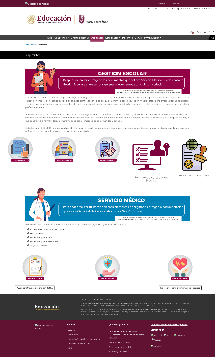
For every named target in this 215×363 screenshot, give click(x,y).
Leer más (113, 337)
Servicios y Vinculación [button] (147, 37)
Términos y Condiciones (119, 351)
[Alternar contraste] (201, 32)
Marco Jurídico (73, 334)
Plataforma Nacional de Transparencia (83, 339)
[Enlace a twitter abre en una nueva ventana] (168, 335)
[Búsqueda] (186, 3)
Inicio (49, 37)
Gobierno (175, 3)
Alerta (69, 348)
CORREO (162, 9)
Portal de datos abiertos (119, 342)
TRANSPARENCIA (186, 9)
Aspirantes (97, 37)
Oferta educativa (80, 37)
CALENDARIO (172, 9)
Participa (71, 330)
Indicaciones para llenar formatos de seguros (180, 288)
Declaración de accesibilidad (121, 347)
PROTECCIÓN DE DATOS (203, 9)
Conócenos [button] (60, 37)
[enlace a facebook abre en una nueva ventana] (156, 335)
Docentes (127, 37)
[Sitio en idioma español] (192, 32)
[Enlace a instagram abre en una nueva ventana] (179, 335)
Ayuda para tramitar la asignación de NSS (35, 288)
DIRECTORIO (152, 9)
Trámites (161, 3)
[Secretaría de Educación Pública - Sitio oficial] (50, 19)
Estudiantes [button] (111, 37)
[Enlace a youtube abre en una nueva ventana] (156, 339)
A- (210, 32)
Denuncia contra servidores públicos (169, 324)
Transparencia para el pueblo (79, 343)
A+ (205, 32)
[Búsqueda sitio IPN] (213, 37)
